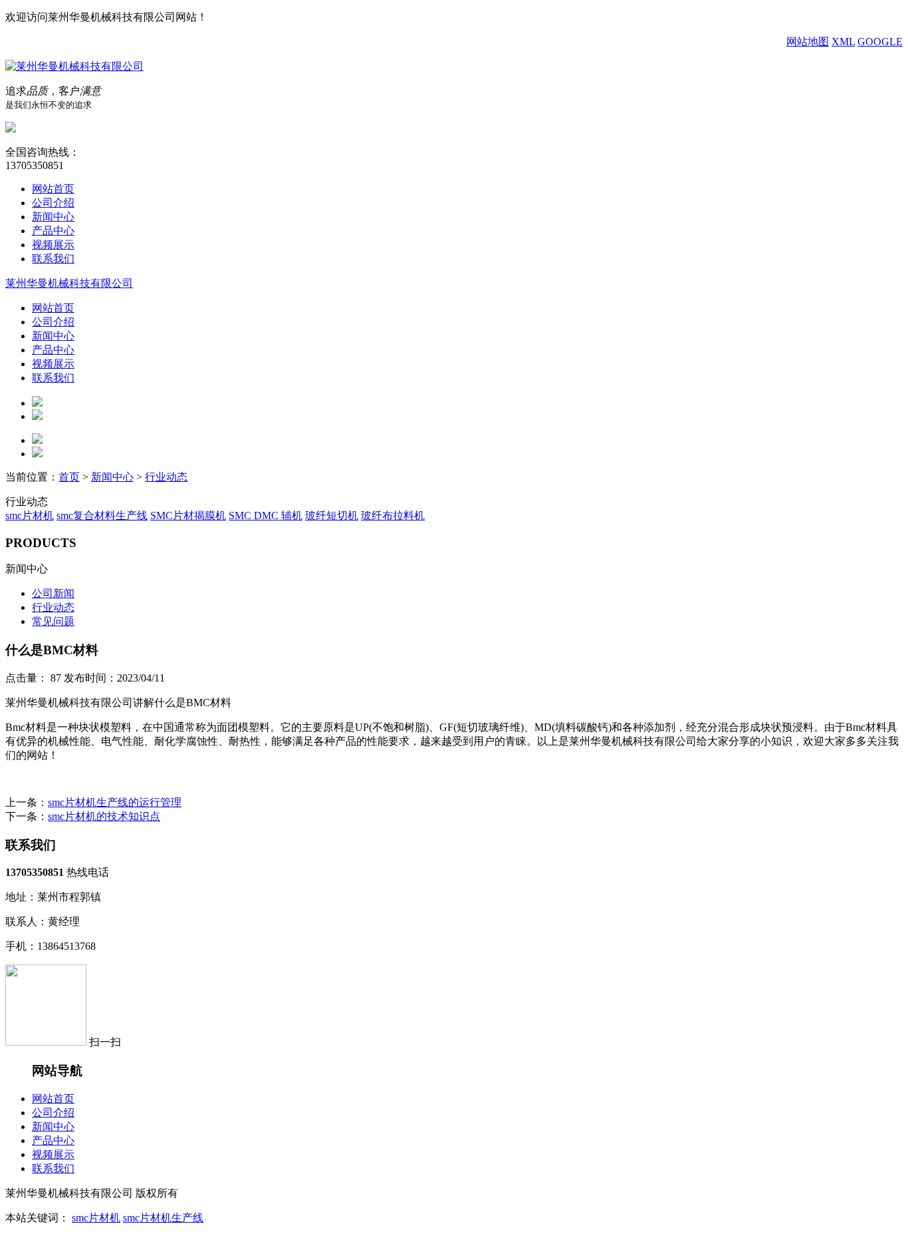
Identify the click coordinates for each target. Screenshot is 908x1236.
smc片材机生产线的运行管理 (114, 802)
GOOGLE (880, 41)
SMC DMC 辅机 (265, 515)
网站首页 (53, 188)
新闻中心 (53, 216)
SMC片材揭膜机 (188, 515)
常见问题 (53, 621)
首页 (69, 477)
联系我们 (53, 258)
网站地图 (807, 41)
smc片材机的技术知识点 (104, 816)
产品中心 (53, 230)
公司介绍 (53, 202)
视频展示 (53, 244)
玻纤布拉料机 (393, 515)
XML (843, 41)
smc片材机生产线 (163, 1217)
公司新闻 (53, 593)
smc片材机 (29, 515)
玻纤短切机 (331, 515)
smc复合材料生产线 (102, 515)
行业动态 (166, 477)
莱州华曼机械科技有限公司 (69, 283)
